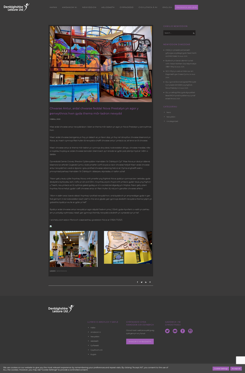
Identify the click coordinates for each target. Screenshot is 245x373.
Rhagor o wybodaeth (140, 341)
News (169, 112)
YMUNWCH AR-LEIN (186, 7)
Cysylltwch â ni (148, 7)
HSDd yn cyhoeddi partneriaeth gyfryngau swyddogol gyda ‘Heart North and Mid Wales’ (181, 53)
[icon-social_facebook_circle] (183, 331)
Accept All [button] (236, 369)
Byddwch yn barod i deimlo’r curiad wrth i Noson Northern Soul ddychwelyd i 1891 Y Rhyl (181, 64)
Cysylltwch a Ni (96, 350)
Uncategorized (172, 121)
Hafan (53, 7)
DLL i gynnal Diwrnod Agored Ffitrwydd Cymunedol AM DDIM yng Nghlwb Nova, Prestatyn (181, 85)
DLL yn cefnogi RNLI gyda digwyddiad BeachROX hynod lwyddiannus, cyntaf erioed (180, 95)
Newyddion (89, 7)
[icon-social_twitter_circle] (168, 331)
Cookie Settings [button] (221, 369)
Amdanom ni (69, 7)
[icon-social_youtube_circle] (176, 331)
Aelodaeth (108, 7)
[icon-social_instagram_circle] (190, 331)
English (167, 7)
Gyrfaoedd (126, 7)
